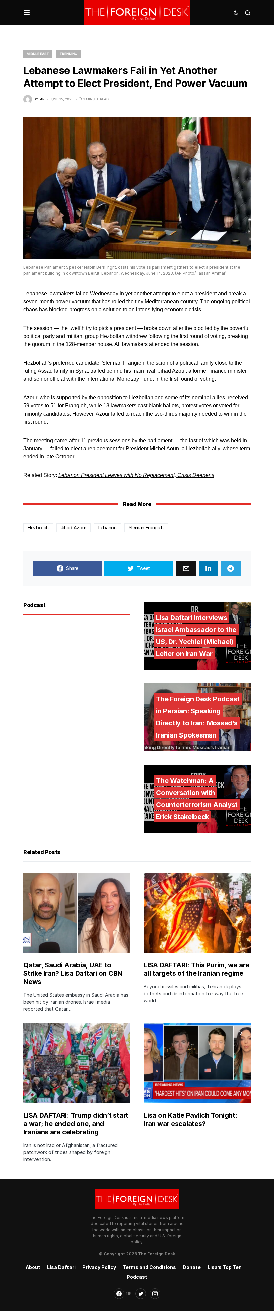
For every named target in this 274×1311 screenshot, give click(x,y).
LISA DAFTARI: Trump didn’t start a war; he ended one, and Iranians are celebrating (75, 1123)
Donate (192, 1267)
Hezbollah (38, 527)
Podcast (137, 1277)
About (33, 1267)
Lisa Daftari (61, 1267)
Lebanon (107, 527)
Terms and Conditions (149, 1267)
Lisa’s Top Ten (225, 1267)
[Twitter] (140, 1293)
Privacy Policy (99, 1267)
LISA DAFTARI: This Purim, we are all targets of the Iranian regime (196, 969)
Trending (68, 54)
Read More (137, 504)
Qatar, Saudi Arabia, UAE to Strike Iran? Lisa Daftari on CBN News (72, 973)
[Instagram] (155, 1293)
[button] (26, 13)
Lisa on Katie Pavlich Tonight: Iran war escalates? (191, 1119)
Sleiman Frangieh (146, 527)
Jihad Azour (73, 527)
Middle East (38, 54)
